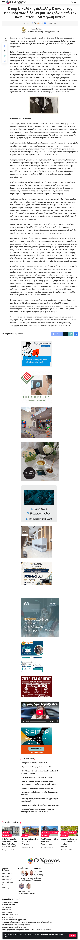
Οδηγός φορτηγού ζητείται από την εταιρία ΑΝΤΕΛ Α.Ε (40, 805)
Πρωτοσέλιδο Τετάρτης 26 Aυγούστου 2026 (37, 767)
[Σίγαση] (53, 721)
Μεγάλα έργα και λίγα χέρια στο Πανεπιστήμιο (38, 788)
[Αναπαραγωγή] (23, 721)
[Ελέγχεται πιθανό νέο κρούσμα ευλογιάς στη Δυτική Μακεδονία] (69, 831)
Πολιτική (45, 835)
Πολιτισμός (7, 835)
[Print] (44, 23)
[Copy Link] (41, 23)
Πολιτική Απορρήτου (46, 934)
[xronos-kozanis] (16, 2)
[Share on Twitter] (35, 23)
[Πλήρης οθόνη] (57, 721)
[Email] (38, 23)
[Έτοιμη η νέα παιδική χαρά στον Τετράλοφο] (30, 831)
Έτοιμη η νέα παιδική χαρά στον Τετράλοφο (37, 777)
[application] (40, 712)
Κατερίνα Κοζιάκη (21, 892)
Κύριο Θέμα (53, 832)
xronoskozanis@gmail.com (16, 920)
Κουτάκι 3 (72, 832)
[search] (71, 2)
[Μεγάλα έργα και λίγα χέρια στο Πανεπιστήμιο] (49, 831)
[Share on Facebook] (32, 23)
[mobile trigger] (4, 2)
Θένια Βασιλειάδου (31, 879)
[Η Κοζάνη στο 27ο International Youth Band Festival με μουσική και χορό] (10, 831)
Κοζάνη (5, 832)
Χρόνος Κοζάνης (36, 29)
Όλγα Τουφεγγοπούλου (29, 892)
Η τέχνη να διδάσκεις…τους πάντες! (34, 763)
